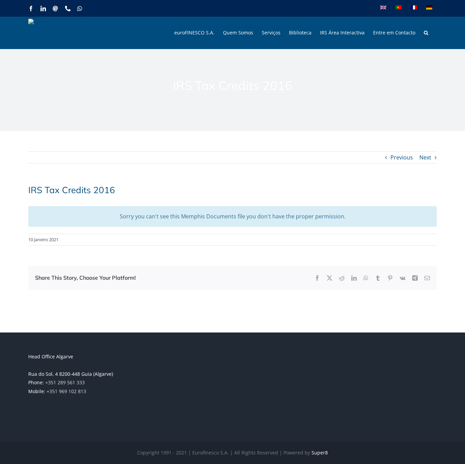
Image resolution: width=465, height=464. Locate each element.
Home (173, 101)
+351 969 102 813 (66, 391)
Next (425, 157)
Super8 (319, 452)
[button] (426, 33)
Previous (401, 157)
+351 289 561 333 (65, 382)
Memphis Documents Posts (216, 101)
